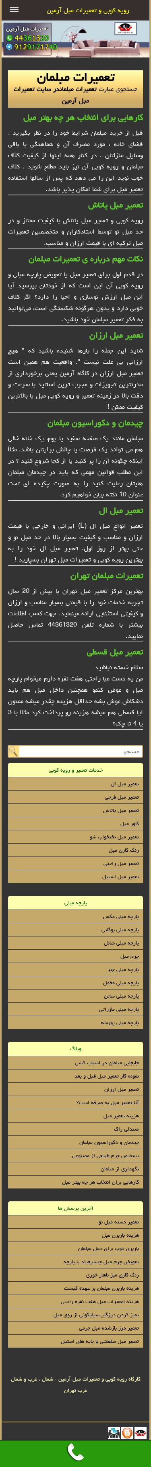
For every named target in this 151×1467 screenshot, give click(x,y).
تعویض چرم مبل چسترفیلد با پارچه (101, 1261)
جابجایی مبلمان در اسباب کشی (107, 1062)
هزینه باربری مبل (120, 1235)
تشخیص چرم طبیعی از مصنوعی (105, 1155)
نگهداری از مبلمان (120, 1169)
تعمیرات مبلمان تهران (106, 575)
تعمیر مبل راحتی (121, 863)
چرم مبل (129, 956)
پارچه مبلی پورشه (120, 1022)
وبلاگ (75, 1048)
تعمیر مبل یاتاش (115, 205)
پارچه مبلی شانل (121, 943)
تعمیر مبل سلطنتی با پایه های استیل (100, 1341)
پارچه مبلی (75, 902)
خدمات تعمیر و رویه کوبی (76, 770)
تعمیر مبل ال (121, 510)
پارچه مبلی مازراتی (119, 1009)
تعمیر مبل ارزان (116, 335)
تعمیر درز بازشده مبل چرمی (109, 1328)
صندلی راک (126, 1129)
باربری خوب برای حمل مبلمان (108, 1248)
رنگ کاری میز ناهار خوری (112, 1275)
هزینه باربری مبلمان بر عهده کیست (101, 1288)
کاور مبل (129, 823)
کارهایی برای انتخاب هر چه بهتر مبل (83, 117)
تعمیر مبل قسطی (115, 652)
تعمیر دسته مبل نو (119, 1222)
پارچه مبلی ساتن (121, 996)
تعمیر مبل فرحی (122, 797)
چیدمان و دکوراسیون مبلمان (95, 422)
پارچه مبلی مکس (121, 916)
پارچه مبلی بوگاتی (120, 929)
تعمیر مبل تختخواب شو (114, 837)
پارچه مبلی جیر (123, 969)
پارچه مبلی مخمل (121, 982)
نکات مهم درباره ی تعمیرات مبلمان (86, 258)
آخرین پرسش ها (75, 1208)
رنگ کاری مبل (124, 850)
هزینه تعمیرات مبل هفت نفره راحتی (100, 1301)
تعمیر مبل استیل (120, 876)
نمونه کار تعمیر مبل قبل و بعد (106, 1076)
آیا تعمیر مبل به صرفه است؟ (108, 1102)
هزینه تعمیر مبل (121, 1115)
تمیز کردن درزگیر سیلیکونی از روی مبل (96, 1314)
